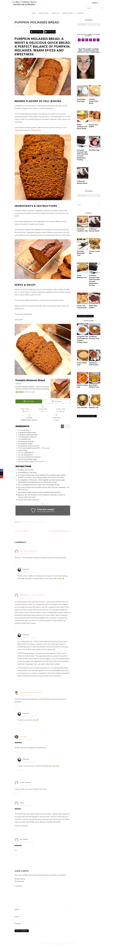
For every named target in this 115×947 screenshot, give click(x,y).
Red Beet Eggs (94, 150)
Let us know (41, 511)
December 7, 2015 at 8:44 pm (26, 739)
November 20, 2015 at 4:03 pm (26, 553)
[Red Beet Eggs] (94, 141)
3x (68, 426)
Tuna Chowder (82, 407)
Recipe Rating (20, 879)
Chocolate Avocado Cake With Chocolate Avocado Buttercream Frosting (82, 155)
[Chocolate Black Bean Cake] (82, 249)
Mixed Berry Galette (93, 307)
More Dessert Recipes (85, 316)
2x (65, 426)
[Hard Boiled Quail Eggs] (82, 91)
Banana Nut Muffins (93, 126)
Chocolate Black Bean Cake (81, 253)
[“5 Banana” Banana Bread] (82, 173)
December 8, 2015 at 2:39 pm (29, 762)
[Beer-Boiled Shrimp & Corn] (94, 383)
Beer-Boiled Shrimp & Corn (94, 386)
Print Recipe (51, 32)
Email (17, 916)
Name (17, 909)
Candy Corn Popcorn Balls (82, 307)
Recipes (44, 522)
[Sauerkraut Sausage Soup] (94, 334)
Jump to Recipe (37, 32)
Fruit (41, 522)
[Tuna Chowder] (82, 405)
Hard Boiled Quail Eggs (81, 100)
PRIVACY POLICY (57, 944)
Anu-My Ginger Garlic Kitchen (30, 692)
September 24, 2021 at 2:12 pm (27, 842)
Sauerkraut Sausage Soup (94, 337)
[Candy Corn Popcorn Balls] (82, 303)
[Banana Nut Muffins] (94, 116)
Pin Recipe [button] (58, 401)
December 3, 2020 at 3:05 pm (26, 805)
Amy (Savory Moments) (28, 551)
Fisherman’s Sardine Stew (94, 364)
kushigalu (23, 736)
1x (62, 426)
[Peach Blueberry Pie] (82, 273)
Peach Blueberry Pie (81, 276)
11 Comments (38, 26)
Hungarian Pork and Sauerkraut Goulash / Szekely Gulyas (82, 339)
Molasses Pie (35, 130)
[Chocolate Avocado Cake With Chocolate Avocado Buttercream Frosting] (82, 141)
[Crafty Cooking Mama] (24, 6)
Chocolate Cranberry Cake (82, 230)
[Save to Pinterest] (1, 476)
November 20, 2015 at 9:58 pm (29, 572)
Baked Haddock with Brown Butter (82, 126)
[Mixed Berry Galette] (94, 303)
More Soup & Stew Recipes (86, 416)
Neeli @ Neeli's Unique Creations (32, 595)
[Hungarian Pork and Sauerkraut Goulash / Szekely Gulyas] (82, 334)
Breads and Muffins (30, 522)
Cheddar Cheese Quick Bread (93, 101)
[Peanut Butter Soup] (82, 360)
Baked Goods (23, 522)
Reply (16, 561)
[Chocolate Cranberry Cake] (82, 227)
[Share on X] (1, 473)
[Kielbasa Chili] (94, 405)
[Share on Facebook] (1, 470)
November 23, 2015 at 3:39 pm (29, 637)
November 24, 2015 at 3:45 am (26, 695)
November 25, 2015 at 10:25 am (30, 716)
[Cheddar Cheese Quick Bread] (94, 91)
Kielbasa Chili (93, 407)
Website (18, 923)
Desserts (37, 522)
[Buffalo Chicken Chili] (82, 383)
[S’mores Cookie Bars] (94, 249)
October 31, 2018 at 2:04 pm (26, 785)
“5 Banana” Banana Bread (82, 182)
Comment (19, 886)
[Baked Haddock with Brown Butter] (82, 116)
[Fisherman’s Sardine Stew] (94, 360)
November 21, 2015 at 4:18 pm (26, 598)
